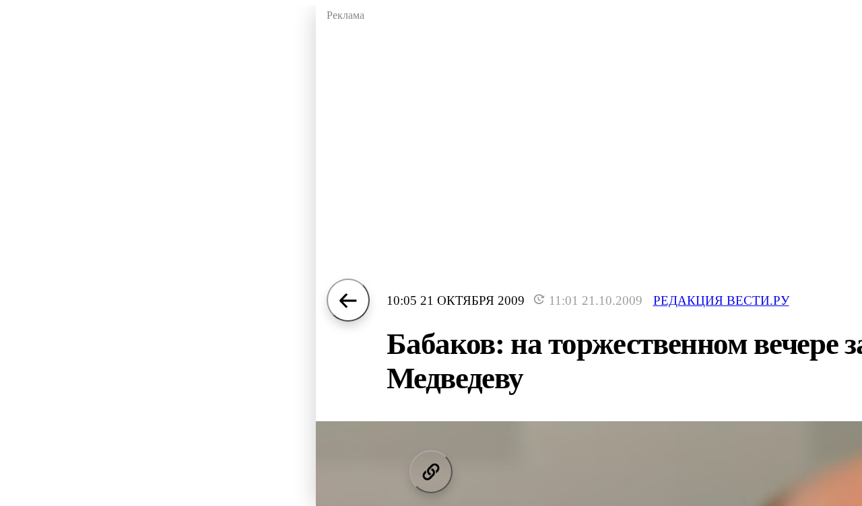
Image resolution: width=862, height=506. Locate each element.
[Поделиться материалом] (431, 471)
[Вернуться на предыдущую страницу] (348, 300)
